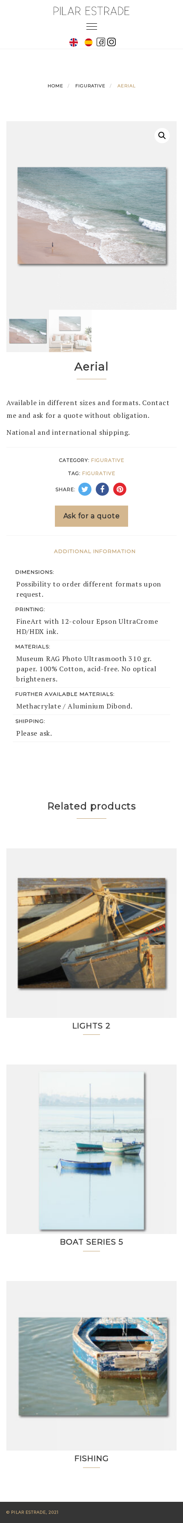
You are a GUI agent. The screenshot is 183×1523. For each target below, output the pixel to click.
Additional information (95, 551)
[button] (162, 135)
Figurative (90, 86)
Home (55, 86)
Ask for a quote (91, 516)
